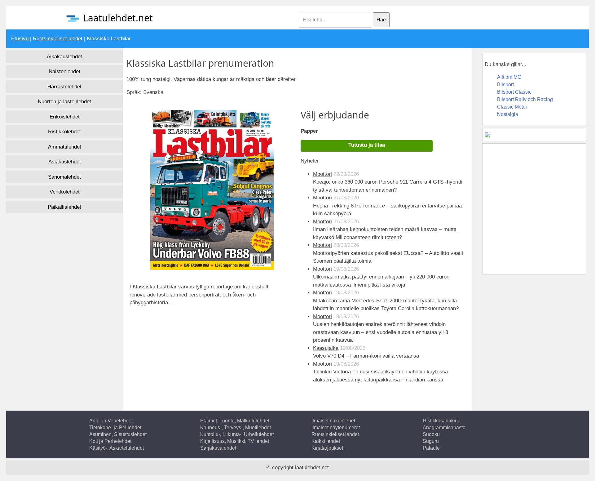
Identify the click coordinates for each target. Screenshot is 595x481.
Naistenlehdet (64, 71)
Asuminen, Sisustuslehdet (118, 434)
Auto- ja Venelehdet (111, 420)
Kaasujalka (325, 348)
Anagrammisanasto (444, 427)
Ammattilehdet (64, 147)
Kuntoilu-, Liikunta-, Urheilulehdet (237, 434)
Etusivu (20, 39)
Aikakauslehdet (64, 57)
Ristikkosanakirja (442, 420)
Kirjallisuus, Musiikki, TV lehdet (234, 441)
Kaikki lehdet (325, 441)
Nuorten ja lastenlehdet (64, 102)
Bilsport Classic (514, 92)
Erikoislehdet (65, 117)
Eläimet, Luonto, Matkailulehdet (234, 420)
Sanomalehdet (64, 177)
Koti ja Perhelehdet (110, 441)
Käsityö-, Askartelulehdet (116, 448)
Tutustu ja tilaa (366, 145)
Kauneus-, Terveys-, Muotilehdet (235, 427)
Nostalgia (507, 114)
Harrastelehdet (64, 87)
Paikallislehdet (64, 207)
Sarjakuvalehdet (218, 448)
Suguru (431, 441)
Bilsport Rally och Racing (525, 99)
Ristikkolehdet (64, 132)
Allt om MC (509, 77)
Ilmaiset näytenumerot (335, 427)
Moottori (322, 174)
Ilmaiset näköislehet (333, 420)
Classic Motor (512, 106)
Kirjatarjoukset (327, 448)
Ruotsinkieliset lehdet (57, 39)
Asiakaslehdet (64, 162)
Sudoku (431, 434)
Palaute (431, 448)
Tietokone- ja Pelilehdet (115, 427)
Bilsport (505, 84)
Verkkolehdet (65, 192)
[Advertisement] (184, 335)
